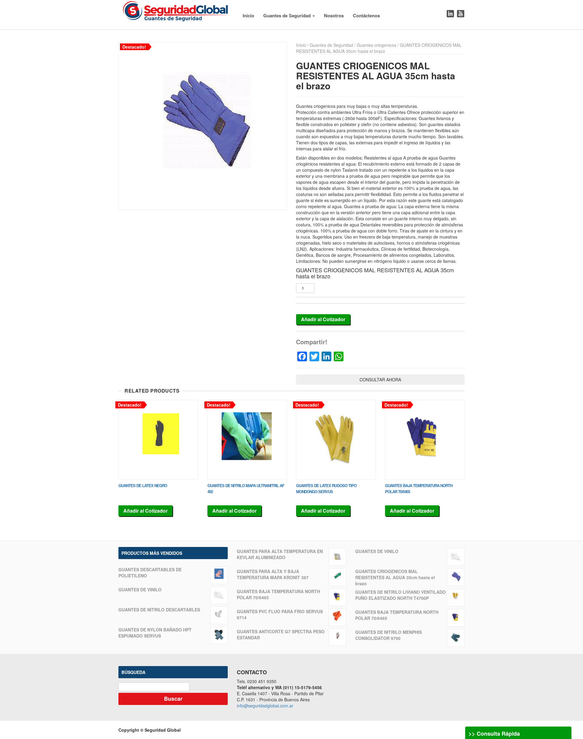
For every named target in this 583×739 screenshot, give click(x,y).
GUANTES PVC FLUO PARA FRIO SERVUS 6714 (280, 614)
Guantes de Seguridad (287, 15)
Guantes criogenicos (376, 45)
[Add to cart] (158, 439)
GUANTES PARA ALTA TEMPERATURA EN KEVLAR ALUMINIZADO (280, 554)
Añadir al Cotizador (323, 319)
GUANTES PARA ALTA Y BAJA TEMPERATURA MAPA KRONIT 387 (273, 574)
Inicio (248, 15)
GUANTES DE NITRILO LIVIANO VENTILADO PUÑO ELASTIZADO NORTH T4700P (400, 595)
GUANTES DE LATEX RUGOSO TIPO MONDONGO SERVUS (326, 488)
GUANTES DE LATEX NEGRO (142, 485)
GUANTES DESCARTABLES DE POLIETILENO (150, 572)
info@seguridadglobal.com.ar (265, 706)
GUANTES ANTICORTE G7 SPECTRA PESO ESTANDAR (281, 634)
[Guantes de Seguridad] (175, 10)
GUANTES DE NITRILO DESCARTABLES (159, 610)
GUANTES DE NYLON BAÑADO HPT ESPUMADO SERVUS (155, 633)
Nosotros (334, 15)
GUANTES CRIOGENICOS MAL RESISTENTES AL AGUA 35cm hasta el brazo (395, 577)
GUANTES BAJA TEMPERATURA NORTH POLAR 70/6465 (278, 594)
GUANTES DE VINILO (140, 589)
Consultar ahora (380, 379)
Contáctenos (366, 15)
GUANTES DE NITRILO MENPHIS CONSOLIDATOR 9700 (388, 635)
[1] (202, 126)
